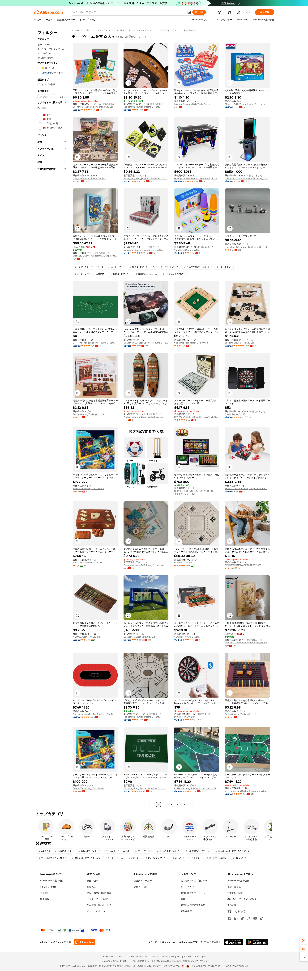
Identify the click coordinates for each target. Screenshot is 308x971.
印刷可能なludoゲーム (147, 274)
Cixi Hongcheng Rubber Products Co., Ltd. (94, 342)
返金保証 (91, 886)
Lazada (154, 956)
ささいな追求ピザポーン (169, 851)
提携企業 (231, 905)
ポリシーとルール (96, 911)
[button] (189, 12)
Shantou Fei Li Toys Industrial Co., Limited (245, 104)
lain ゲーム (179, 858)
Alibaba (75, 30)
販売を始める (234, 886)
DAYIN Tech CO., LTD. (235, 414)
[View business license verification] (182, 966)
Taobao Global (167, 956)
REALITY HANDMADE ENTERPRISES (243, 565)
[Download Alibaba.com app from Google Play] (257, 942)
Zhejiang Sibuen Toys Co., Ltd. (239, 342)
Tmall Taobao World (138, 956)
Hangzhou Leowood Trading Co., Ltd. (142, 106)
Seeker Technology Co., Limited (88, 488)
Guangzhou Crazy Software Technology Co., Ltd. (247, 178)
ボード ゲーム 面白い (218, 858)
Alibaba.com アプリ (189, 942)
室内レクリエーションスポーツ (135, 30)
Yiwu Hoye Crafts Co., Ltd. (187, 250)
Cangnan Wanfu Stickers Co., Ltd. (89, 178)
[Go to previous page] (152, 804)
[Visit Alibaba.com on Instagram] (249, 918)
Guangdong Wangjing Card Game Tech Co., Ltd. (146, 178)
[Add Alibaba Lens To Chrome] (84, 942)
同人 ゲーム (241, 858)
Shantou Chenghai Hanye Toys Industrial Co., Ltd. (247, 488)
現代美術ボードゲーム (199, 851)
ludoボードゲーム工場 (119, 851)
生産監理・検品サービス (99, 905)
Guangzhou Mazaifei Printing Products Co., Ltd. (146, 565)
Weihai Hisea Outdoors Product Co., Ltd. (143, 417)
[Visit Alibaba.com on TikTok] (261, 918)
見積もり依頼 (140, 886)
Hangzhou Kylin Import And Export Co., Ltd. (246, 247)
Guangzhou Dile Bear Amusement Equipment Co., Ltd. (196, 178)
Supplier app (169, 942)
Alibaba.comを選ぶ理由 (52, 880)
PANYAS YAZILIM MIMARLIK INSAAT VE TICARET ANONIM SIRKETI (196, 417)
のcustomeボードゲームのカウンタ (233, 851)
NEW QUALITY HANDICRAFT (87, 637)
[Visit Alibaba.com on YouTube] (255, 918)
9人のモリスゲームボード (198, 267)
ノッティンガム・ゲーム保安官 (90, 274)
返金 (183, 899)
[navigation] (52, 418)
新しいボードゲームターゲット (88, 858)
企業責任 (44, 893)
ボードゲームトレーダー (112, 267)
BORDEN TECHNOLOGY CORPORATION (194, 491)
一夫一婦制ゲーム (226, 267)
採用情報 (44, 899)
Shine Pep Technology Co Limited (191, 342)
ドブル (196, 858)
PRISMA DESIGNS (183, 562)
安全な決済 (92, 880)
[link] (304, 940)
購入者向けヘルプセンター (194, 880)
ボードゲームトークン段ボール (124, 858)
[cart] (229, 12)
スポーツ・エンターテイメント (99, 30)
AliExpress (108, 956)
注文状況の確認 (235, 893)
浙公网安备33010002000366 (206, 966)
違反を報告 (186, 911)
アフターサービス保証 (98, 899)
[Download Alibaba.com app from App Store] (233, 942)
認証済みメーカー (143, 880)
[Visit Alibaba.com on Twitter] (242, 918)
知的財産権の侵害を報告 (193, 905)
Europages (200, 956)
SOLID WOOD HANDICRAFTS (87, 562)
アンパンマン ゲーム (157, 858)
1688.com (121, 956)
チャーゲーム (144, 851)
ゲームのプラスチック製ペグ (53, 858)
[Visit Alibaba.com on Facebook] (229, 918)
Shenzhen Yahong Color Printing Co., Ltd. (93, 106)
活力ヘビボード (171, 267)
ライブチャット (188, 886)
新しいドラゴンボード (90, 851)
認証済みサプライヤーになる (242, 899)
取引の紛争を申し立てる (193, 893)
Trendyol (188, 956)
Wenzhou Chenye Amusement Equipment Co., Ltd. (95, 255)
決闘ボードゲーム (120, 274)
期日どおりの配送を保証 (99, 893)
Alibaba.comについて (51, 874)
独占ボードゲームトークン (143, 267)
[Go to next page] (190, 804)
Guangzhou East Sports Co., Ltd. (139, 637)
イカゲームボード (84, 267)
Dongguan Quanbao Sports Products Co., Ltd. (146, 342)
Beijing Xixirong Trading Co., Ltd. (88, 414)
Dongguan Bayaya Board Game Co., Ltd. (143, 250)
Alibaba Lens (47, 942)
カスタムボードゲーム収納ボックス (56, 851)
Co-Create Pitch (48, 886)
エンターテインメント (167, 30)
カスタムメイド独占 (175, 274)
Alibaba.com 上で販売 (238, 880)
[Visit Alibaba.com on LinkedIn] (236, 918)
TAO (179, 956)
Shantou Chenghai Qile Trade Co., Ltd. (193, 104)
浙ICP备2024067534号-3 (235, 966)
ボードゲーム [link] (190, 30)
